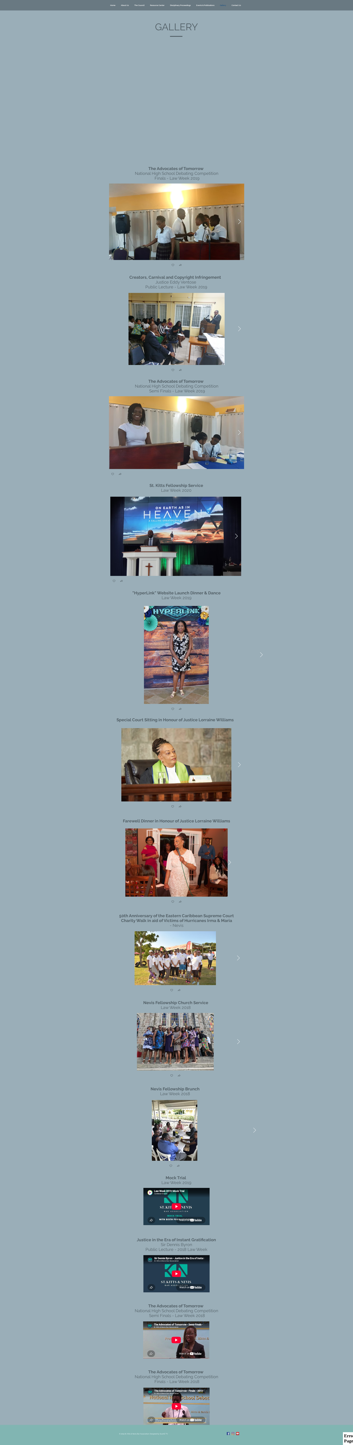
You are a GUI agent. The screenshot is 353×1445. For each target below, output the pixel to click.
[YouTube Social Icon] (237, 1433)
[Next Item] (239, 221)
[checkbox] (173, 265)
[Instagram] (232, 1433)
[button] (180, 265)
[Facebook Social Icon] (228, 1433)
